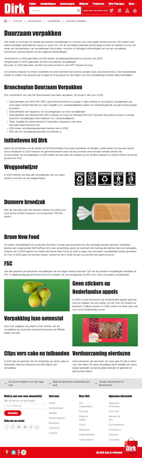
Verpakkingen (53, 21)
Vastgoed (84, 430)
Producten (98, 3)
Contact (53, 433)
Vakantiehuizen (87, 435)
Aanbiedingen (48, 3)
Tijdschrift (54, 428)
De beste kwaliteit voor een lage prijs (26, 383)
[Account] (127, 10)
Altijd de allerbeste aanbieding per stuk (71, 383)
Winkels (83, 3)
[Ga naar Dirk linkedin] (37, 426)
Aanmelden (13, 413)
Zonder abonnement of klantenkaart (111, 383)
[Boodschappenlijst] (135, 10)
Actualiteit (114, 440)
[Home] (5, 21)
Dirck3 (82, 425)
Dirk (14, 8)
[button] (98, 10)
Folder (32, 3)
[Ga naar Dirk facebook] (6, 426)
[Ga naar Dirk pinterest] (24, 426)
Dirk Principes (116, 3)
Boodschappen (57, 418)
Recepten (54, 423)
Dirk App (83, 411)
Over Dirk (17, 21)
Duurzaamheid (34, 21)
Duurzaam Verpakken (76, 21)
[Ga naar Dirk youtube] (18, 426)
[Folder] (120, 10)
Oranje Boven (86, 440)
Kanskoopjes (67, 3)
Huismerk (113, 435)
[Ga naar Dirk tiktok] (31, 426)
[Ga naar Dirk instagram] (12, 426)
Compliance (115, 430)
